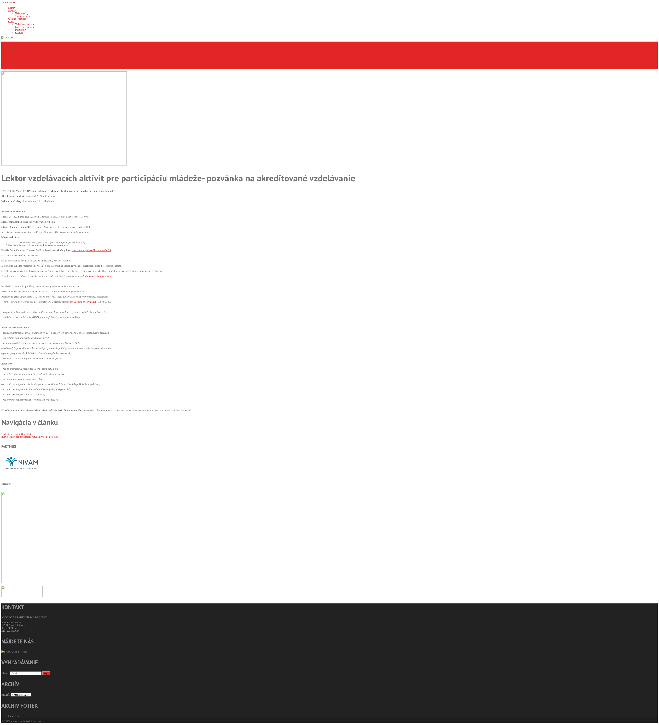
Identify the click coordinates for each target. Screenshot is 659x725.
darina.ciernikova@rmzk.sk (83, 302)
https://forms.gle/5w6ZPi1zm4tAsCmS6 (91, 250)
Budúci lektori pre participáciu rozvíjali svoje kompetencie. (30, 437)
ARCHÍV (5, 695)
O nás (11, 56)
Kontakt (19, 67)
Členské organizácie (17, 54)
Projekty (12, 45)
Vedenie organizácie (24, 59)
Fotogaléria (13, 716)
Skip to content (8, 2)
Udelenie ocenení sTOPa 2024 (16, 434)
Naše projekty (21, 48)
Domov (11, 43)
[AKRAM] (7, 37)
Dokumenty (20, 65)
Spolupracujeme (23, 51)
